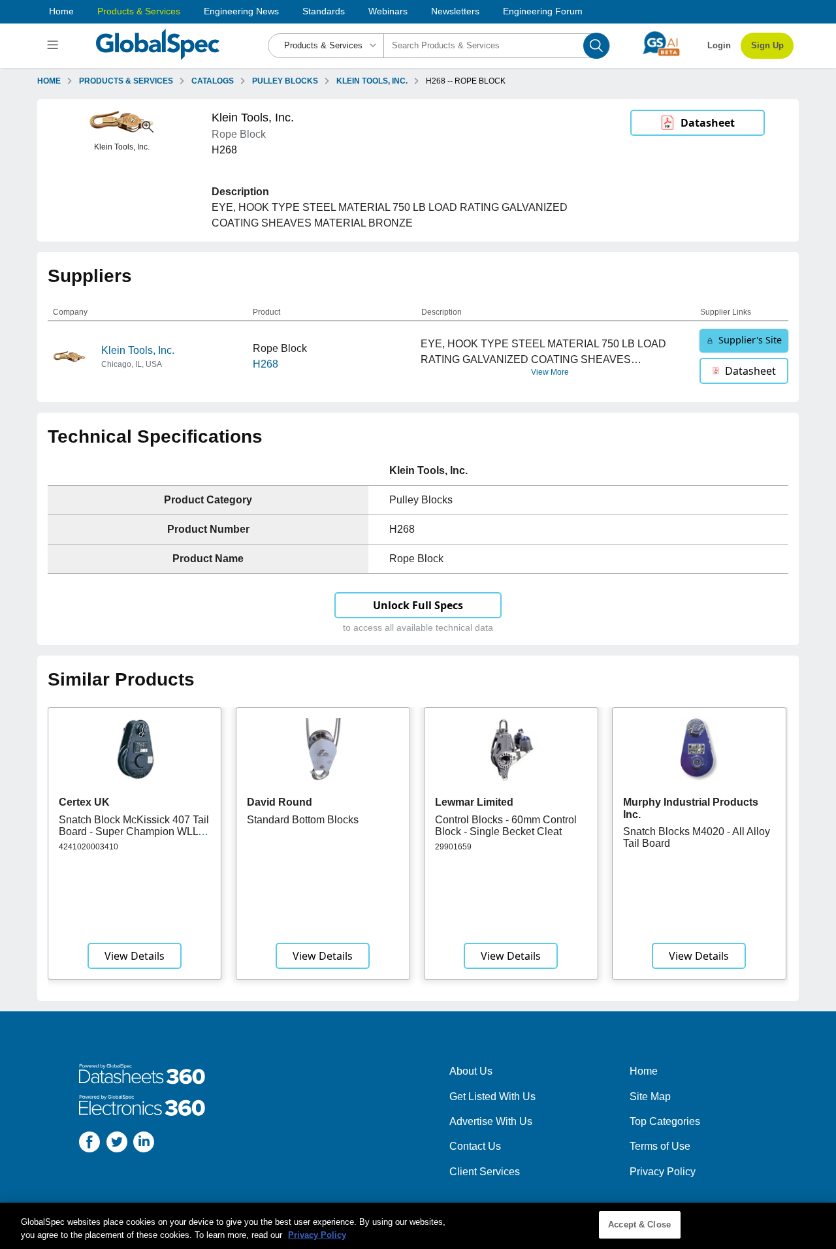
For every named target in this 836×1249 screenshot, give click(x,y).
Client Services (484, 1171)
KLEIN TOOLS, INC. (372, 81)
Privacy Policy (663, 1171)
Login (719, 45)
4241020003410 (88, 846)
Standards (323, 11)
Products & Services (138, 11)
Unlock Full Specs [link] (418, 605)
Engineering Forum (543, 11)
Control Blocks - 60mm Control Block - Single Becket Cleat (506, 825)
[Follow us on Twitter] (116, 1144)
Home (61, 11)
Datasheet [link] (708, 123)
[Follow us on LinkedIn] (143, 1144)
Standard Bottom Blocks (303, 819)
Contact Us (475, 1146)
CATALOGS (212, 81)
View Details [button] (134, 956)
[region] (418, 1226)
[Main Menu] (54, 45)
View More (550, 372)
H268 (265, 364)
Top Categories (665, 1121)
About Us (470, 1071)
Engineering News (241, 11)
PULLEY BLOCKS (285, 81)
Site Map (650, 1096)
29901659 (453, 846)
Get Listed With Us (492, 1096)
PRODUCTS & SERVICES (126, 81)
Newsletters (455, 11)
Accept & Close (639, 1224)
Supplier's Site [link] (750, 340)
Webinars (388, 11)
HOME (49, 81)
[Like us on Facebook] (89, 1144)
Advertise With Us (490, 1121)
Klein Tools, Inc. (137, 350)
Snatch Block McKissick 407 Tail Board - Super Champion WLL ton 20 (134, 831)
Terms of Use (660, 1146)
